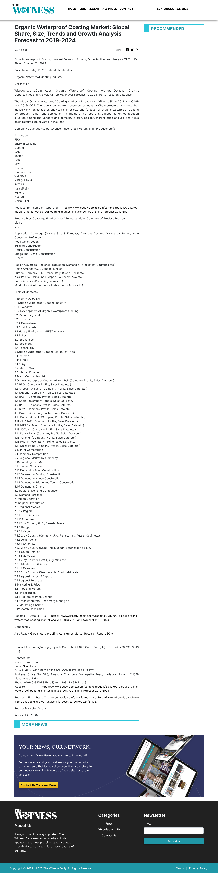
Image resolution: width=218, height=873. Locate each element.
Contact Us (109, 835)
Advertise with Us (109, 829)
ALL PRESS (109, 8)
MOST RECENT (89, 8)
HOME (72, 8)
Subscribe (173, 841)
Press (109, 823)
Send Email (30, 666)
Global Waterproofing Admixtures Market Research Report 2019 (71, 633)
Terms (180, 868)
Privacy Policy (198, 868)
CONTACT (126, 8)
